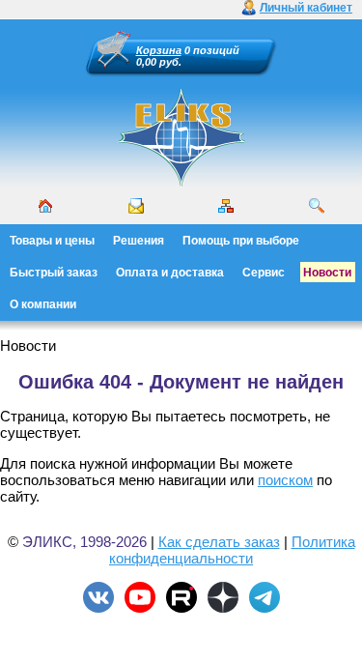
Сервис (263, 272)
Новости (327, 272)
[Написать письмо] (136, 206)
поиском (285, 480)
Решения (138, 240)
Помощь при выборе (240, 240)
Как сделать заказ (219, 541)
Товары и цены (52, 240)
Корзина (158, 50)
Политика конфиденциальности (232, 549)
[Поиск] (316, 206)
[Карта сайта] (226, 206)
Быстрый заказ (53, 272)
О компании (43, 304)
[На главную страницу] (181, 183)
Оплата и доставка (170, 272)
